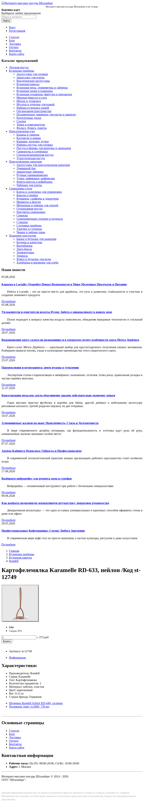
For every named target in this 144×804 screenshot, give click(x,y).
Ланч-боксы (24, 249)
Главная (14, 37)
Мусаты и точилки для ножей (35, 104)
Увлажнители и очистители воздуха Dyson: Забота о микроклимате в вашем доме (57, 312)
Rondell (13, 561)
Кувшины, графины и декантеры (37, 198)
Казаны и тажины (27, 134)
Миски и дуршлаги (28, 101)
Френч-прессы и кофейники (34, 181)
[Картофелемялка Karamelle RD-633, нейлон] (20, 621)
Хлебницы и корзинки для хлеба (37, 262)
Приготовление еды (22, 131)
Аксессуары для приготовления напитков (43, 165)
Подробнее (9, 301)
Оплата (13, 47)
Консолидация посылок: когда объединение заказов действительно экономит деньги (58, 395)
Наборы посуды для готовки (34, 144)
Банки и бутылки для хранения (36, 239)
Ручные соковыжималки (32, 175)
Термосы (22, 255)
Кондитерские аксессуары (33, 80)
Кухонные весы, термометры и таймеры (42, 87)
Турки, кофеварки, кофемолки (35, 178)
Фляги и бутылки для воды (33, 259)
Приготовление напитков (25, 161)
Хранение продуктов (22, 235)
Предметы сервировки (30, 212)
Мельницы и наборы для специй (37, 205)
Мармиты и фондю (28, 202)
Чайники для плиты (29, 185)
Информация (17, 657)
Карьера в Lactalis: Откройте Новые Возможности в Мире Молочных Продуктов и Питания (64, 284)
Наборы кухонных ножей (32, 107)
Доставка (15, 43)
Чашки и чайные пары (30, 232)
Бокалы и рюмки (27, 195)
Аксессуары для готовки (32, 74)
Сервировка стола (20, 188)
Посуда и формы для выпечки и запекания (43, 148)
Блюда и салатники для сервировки (39, 191)
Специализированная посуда (34, 154)
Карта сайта (16, 54)
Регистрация (17, 30)
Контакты (15, 50)
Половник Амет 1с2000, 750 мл (29, 706)
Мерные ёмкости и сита (31, 97)
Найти (6, 20)
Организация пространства (33, 111)
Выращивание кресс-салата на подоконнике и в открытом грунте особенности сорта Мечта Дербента (70, 339)
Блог (12, 40)
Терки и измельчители (30, 124)
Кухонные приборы (21, 70)
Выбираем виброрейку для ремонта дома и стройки (37, 478)
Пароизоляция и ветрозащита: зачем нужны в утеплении (40, 367)
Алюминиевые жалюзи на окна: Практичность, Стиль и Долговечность (50, 423)
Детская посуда (18, 67)
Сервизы (22, 215)
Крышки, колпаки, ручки (32, 141)
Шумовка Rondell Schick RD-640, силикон (36, 703)
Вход (12, 27)
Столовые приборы (28, 225)
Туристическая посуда (30, 158)
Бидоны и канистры (29, 242)
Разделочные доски (28, 117)
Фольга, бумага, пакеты (31, 128)
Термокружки (25, 252)
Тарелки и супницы (29, 228)
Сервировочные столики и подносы (39, 218)
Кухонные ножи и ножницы (34, 91)
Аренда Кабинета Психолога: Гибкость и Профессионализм (42, 450)
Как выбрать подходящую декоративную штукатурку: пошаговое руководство (55, 503)
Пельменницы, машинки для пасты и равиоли (46, 114)
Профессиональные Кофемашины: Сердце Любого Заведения (43, 530)
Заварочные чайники (30, 171)
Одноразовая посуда (29, 208)
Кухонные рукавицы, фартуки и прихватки (44, 94)
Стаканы (22, 222)
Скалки (21, 121)
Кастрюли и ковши (28, 138)
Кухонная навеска (27, 84)
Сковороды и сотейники (32, 151)
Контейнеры (24, 245)
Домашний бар (26, 168)
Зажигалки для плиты (30, 77)
